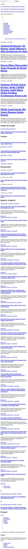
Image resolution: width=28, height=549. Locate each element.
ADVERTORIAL (8, 32)
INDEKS (6, 34)
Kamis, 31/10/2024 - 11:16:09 (15, 504)
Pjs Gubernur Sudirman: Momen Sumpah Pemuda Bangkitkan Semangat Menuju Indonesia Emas (14, 333)
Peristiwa (3, 273)
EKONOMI (6, 27)
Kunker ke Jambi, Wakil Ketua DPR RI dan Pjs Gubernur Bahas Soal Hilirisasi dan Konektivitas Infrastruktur (13, 390)
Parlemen (3, 217)
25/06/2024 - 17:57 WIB (6, 155)
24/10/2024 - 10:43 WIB (11, 357)
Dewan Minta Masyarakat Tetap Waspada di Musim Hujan (14, 68)
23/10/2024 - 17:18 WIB (11, 457)
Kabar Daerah (4, 401)
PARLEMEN (7, 25)
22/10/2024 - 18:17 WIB (11, 217)
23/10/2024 (13, 128)
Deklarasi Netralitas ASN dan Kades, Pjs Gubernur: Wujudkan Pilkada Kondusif (14, 447)
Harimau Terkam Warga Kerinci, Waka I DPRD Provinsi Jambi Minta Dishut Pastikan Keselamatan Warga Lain (14, 90)
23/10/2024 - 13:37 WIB (13, 428)
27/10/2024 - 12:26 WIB (11, 273)
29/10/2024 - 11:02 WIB (16, 302)
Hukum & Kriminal (5, 128)
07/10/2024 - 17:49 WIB (11, 246)
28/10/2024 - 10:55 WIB (13, 330)
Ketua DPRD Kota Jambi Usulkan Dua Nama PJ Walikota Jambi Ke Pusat (13, 319)
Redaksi (12, 38)
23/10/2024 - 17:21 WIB (13, 443)
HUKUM (6, 24)
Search (16, 1)
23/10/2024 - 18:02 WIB (11, 231)
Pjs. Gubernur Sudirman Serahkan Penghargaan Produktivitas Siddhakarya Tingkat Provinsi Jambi (14, 263)
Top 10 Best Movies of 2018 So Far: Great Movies (13, 6)
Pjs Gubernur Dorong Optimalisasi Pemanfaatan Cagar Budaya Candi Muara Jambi (13, 405)
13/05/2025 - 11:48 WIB (6, 163)
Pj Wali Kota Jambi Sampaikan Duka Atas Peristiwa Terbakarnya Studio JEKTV (14, 277)
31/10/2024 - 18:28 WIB (13, 203)
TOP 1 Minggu (7, 487)
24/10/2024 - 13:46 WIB (13, 401)
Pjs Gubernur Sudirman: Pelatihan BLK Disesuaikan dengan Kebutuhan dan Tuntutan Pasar (14, 418)
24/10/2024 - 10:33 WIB (11, 371)
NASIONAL (7, 28)
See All (2, 515)
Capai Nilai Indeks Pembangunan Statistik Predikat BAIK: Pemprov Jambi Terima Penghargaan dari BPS (14, 433)
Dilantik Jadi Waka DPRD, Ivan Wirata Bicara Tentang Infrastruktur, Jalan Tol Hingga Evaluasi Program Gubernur (13, 292)
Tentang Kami (7, 38)
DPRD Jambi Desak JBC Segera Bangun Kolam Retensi (13, 112)
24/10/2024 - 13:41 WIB (13, 415)
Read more (3, 216)
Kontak (15, 38)
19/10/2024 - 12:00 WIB (11, 287)
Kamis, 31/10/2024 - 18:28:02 (15, 493)
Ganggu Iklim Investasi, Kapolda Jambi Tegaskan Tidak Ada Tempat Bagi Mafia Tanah (13, 151)
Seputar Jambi (4, 203)
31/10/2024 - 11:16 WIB (13, 260)
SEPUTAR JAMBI (8, 31)
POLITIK (6, 23)
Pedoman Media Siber (21, 38)
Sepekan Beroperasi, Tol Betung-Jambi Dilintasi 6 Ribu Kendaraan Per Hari (14, 48)
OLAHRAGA (7, 30)
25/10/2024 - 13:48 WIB (13, 386)
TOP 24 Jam (6, 486)
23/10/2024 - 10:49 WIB (11, 343)
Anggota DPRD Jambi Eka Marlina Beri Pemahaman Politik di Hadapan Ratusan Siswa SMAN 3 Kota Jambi (13, 375)
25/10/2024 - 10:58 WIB (11, 316)
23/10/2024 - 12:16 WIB (6, 146)
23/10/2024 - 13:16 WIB (11, 471)
